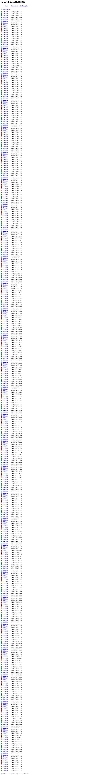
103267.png (5, 496)
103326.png (5, 610)
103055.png (5, 88)
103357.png (5, 670)
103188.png (5, 344)
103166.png (5, 302)
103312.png (5, 583)
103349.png (5, 654)
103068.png (5, 113)
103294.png (5, 548)
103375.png (5, 705)
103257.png (5, 477)
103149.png (5, 269)
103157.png (5, 285)
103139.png (5, 250)
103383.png (5, 720)
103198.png (5, 364)
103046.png (5, 71)
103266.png (5, 495)
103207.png (5, 381)
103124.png (5, 221)
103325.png (5, 608)
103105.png (5, 184)
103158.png (5, 286)
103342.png (5, 643)
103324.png (5, 606)
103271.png (5, 504)
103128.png (5, 229)
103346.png (5, 649)
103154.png (5, 279)
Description (25, 6)
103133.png (5, 238)
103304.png (5, 568)
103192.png (5, 352)
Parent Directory (6, 9)
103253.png (5, 469)
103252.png (5, 468)
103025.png (5, 30)
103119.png (5, 211)
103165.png (5, 300)
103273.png (5, 508)
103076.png (5, 129)
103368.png (5, 691)
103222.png (5, 410)
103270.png (5, 502)
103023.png (5, 26)
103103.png (5, 181)
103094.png (5, 163)
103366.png (5, 687)
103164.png (5, 298)
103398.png (5, 749)
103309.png (5, 577)
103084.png (5, 144)
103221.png (5, 408)
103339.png (5, 635)
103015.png (5, 11)
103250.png (5, 464)
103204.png (5, 375)
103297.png (5, 554)
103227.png (5, 419)
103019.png (5, 19)
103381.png (5, 716)
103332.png (5, 622)
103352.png (5, 660)
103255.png (5, 473)
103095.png (5, 165)
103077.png (5, 130)
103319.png (5, 597)
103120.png (5, 213)
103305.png (5, 570)
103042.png (5, 63)
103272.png (5, 506)
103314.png (5, 587)
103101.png (5, 177)
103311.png (5, 581)
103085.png (5, 146)
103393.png (5, 739)
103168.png (5, 306)
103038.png (5, 55)
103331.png (5, 620)
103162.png (5, 294)
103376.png (5, 706)
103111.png (5, 196)
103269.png (5, 500)
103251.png (5, 466)
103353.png (5, 662)
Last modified (14, 6)
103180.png (5, 329)
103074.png (5, 125)
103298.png (5, 556)
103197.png (5, 362)
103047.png (5, 73)
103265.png (5, 493)
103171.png (5, 312)
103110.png (5, 194)
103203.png (5, 373)
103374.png (5, 703)
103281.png (5, 523)
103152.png (5, 275)
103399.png (5, 751)
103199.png (5, 365)
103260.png (5, 483)
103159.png (5, 288)
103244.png (5, 452)
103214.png (5, 394)
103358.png (5, 672)
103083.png (5, 142)
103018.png (5, 17)
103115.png (5, 204)
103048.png (5, 75)
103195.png (5, 358)
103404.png (5, 760)
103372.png (5, 699)
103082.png (5, 140)
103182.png (5, 333)
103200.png (5, 367)
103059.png (5, 96)
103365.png (5, 685)
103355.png (5, 666)
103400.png (5, 753)
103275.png (5, 512)
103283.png (5, 527)
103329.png (5, 616)
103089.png (5, 154)
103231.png (5, 427)
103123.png (5, 219)
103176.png (5, 321)
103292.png (5, 545)
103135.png (5, 242)
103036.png (5, 51)
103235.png (5, 435)
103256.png (5, 475)
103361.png (5, 678)
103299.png (5, 558)
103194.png (5, 356)
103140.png (5, 252)
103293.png (5, 547)
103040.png (5, 59)
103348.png (5, 652)
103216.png (5, 398)
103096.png (5, 167)
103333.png (5, 624)
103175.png (5, 319)
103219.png (5, 404)
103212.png (5, 391)
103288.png (5, 537)
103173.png (5, 315)
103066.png (5, 109)
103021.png (5, 23)
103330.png (5, 618)
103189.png (5, 346)
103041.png (5, 61)
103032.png (5, 44)
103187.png (5, 342)
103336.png (5, 629)
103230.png (5, 425)
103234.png (5, 433)
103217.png (5, 400)
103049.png (5, 77)
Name (6, 6)
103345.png (5, 647)
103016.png (5, 13)
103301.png (5, 562)
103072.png (5, 121)
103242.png (5, 448)
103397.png (5, 747)
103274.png (5, 510)
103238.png (5, 441)
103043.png (5, 65)
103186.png (5, 340)
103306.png (5, 572)
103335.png (5, 627)
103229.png (5, 423)
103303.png (5, 566)
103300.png (5, 560)
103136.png (5, 244)
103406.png (5, 764)
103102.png (5, 179)
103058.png (5, 94)
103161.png (5, 292)
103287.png (5, 535)
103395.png (5, 743)
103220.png (5, 406)
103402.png (5, 757)
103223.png (5, 412)
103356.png (5, 668)
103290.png (5, 541)
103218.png (5, 402)
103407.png (5, 766)
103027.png (5, 34)
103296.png (5, 550)
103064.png (5, 105)
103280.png (5, 521)
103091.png (5, 157)
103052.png (5, 82)
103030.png (5, 40)
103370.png (5, 695)
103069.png (5, 115)
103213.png (5, 392)
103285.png (5, 531)
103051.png (5, 80)
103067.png (5, 111)
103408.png (5, 768)
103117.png (5, 207)
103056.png (5, 90)
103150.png (5, 271)
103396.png (5, 745)
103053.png (5, 84)
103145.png (5, 261)
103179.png (5, 327)
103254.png (5, 471)
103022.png (5, 24)
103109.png (5, 190)
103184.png (5, 337)
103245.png (5, 454)
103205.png (5, 377)
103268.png (5, 498)
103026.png (5, 32)
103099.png (5, 173)
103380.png (5, 714)
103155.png (5, 281)
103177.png (5, 323)
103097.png (5, 169)
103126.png (5, 225)
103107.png (5, 188)
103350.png (5, 656)
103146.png (5, 263)
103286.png (5, 533)
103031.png (5, 42)
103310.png (5, 579)
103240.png (5, 444)
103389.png (5, 731)
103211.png (5, 389)
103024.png (5, 28)
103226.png (5, 417)
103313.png (5, 585)
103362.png (5, 679)
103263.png (5, 489)
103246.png (5, 456)
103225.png (5, 416)
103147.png (5, 265)
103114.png (5, 202)
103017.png (5, 15)
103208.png (5, 383)
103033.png (5, 46)
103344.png (5, 645)
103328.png (5, 614)
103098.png (5, 171)
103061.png (5, 100)
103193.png (5, 354)
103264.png (5, 491)
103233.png (5, 431)
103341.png (5, 639)
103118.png (5, 209)
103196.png (5, 360)
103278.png (5, 518)
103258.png (5, 479)
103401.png (5, 755)
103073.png (5, 123)
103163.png (5, 296)
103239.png (5, 443)
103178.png (5, 325)
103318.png (5, 595)
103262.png (5, 487)
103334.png (5, 626)
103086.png (5, 148)
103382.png (5, 718)
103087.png (5, 150)
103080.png (5, 136)
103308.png (5, 575)
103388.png (5, 730)
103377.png (5, 708)
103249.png (5, 462)
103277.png (5, 516)
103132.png (5, 236)
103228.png (5, 421)
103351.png (5, 658)
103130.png (5, 233)
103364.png (5, 683)
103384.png (5, 722)
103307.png (5, 574)
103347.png (5, 651)
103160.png (5, 290)
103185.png (5, 338)
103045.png (5, 69)
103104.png (5, 182)
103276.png (5, 514)
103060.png (5, 98)
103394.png (5, 741)
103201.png (5, 369)
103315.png (5, 589)
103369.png (5, 693)
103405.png (5, 762)
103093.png (5, 161)
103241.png (5, 446)
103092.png (5, 159)
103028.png (5, 36)
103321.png (5, 600)
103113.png (5, 200)
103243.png (5, 450)
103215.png (5, 396)
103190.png (5, 348)
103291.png (5, 543)
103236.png (5, 437)
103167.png (5, 304)
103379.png (5, 712)
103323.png (5, 604)
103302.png (5, 564)
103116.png (5, 206)
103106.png (5, 186)
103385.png (5, 724)
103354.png (5, 664)
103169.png (5, 308)
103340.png (5, 637)
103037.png (5, 53)
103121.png (5, 215)
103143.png (5, 258)
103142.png (5, 256)
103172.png (5, 313)
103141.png (5, 254)
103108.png (5, 192)
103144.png (5, 260)
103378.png (5, 710)
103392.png (5, 737)
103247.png (5, 458)
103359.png (5, 674)
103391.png (5, 735)
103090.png (5, 155)
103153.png (5, 277)
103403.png (5, 758)
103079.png (5, 134)
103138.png (5, 248)
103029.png (5, 38)
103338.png (5, 633)
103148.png (5, 267)
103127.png (5, 227)
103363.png (5, 681)
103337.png (5, 631)
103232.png (5, 429)
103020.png (5, 21)
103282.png (5, 525)
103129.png (5, 231)
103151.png (5, 273)
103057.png (5, 92)
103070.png (5, 117)
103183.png (5, 335)
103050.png (5, 78)
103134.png (5, 240)
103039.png (5, 57)
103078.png (5, 132)
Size (21, 6)
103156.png (5, 283)
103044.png (5, 67)
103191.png (5, 350)
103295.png (5, 552)
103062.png (5, 102)
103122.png (5, 217)
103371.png (5, 697)
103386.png (5, 726)
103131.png (5, 234)
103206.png (5, 379)
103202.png (5, 371)
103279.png (5, 520)
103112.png (5, 198)
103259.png (5, 481)
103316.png (5, 591)
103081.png (5, 138)
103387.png (5, 728)
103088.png (5, 152)
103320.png (5, 599)
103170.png (5, 310)
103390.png (5, 733)
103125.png (5, 223)
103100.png (5, 175)
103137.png (5, 246)
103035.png (5, 50)
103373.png (5, 701)
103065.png (5, 107)
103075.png (5, 127)
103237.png (5, 439)
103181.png (5, 331)
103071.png (5, 119)
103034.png (5, 48)
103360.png (5, 676)
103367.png (5, 689)
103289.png (5, 539)
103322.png (5, 602)
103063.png (5, 103)
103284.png (5, 529)
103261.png (5, 485)
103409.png (5, 770)
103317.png (5, 593)
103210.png (5, 387)
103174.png (5, 317)
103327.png (5, 612)
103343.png (5, 641)
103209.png (5, 385)
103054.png (5, 86)
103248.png (5, 460)
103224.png (5, 414)
